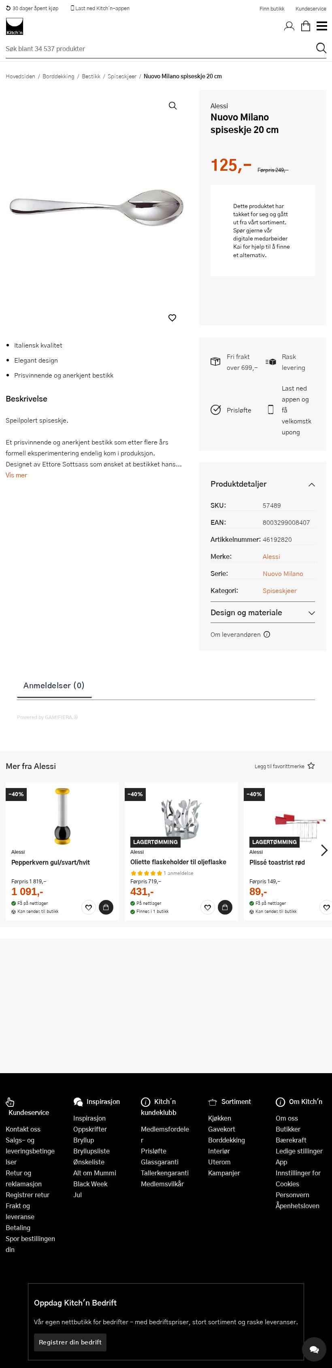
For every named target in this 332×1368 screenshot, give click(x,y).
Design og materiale (246, 612)
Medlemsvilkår (162, 1183)
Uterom (219, 1161)
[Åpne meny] (321, 26)
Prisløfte (239, 409)
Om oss (287, 1118)
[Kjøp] (106, 907)
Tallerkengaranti (165, 1172)
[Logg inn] (289, 26)
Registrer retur (27, 1194)
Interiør (219, 1150)
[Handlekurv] (305, 26)
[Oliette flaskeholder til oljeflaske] (181, 816)
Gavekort (221, 1129)
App (281, 1161)
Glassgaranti (160, 1161)
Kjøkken (219, 1118)
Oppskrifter (90, 1129)
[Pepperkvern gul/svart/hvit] (62, 816)
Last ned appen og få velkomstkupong (296, 409)
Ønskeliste (88, 1161)
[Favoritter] (88, 907)
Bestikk (91, 76)
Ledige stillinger (299, 1150)
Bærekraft (291, 1140)
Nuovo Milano (283, 573)
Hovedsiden (20, 76)
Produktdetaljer (238, 484)
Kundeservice (311, 8)
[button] (172, 318)
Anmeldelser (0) (54, 685)
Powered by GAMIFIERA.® (47, 717)
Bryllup (83, 1140)
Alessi (219, 105)
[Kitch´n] (14, 26)
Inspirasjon (89, 1118)
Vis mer (16, 474)
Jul (77, 1194)
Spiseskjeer (122, 76)
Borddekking (58, 76)
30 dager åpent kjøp (35, 8)
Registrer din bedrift (70, 1342)
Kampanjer (224, 1172)
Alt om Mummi (94, 1172)
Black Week (90, 1183)
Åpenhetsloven (297, 1205)
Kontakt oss (23, 1129)
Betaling (18, 1227)
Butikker (288, 1129)
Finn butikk (272, 8)
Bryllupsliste (91, 1150)
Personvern (292, 1194)
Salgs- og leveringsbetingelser (30, 1150)
